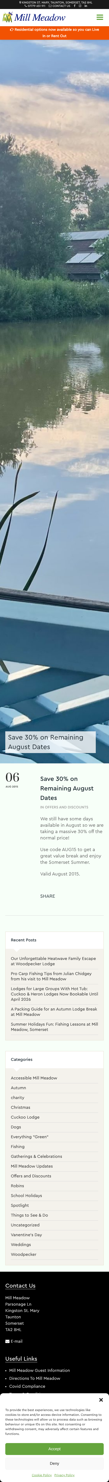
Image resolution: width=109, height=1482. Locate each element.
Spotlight (20, 1206)
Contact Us (61, 6)
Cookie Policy (42, 1475)
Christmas (20, 1108)
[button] (101, 1400)
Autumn (18, 1088)
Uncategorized (25, 1225)
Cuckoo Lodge (25, 1117)
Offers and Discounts (66, 807)
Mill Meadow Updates (32, 1166)
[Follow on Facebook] (73, 6)
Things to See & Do (29, 1215)
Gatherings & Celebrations (36, 1157)
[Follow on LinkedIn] (84, 6)
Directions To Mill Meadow (34, 1379)
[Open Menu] (99, 16)
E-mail (16, 1341)
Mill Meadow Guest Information (39, 1371)
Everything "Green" (29, 1137)
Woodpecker (23, 1255)
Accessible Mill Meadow (34, 1078)
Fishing (18, 1147)
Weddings (21, 1245)
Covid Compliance (27, 1387)
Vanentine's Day (26, 1235)
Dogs (16, 1127)
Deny (54, 1463)
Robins (17, 1186)
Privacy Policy (64, 1475)
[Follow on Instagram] (78, 6)
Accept (54, 1449)
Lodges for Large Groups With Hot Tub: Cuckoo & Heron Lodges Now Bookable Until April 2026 (54, 994)
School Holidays (26, 1196)
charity (17, 1098)
